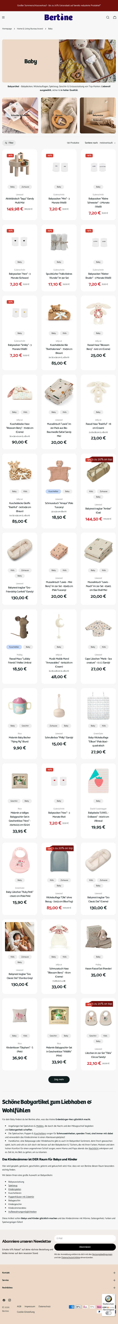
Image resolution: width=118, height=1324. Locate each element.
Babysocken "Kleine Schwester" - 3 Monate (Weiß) (98, 203)
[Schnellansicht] (30, 158)
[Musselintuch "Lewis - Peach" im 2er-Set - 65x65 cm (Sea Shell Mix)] (98, 550)
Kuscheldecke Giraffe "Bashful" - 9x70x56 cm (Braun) (19, 507)
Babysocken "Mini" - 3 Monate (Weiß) (59, 201)
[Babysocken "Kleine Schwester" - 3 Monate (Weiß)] (98, 166)
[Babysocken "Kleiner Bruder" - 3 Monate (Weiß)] (98, 242)
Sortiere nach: (91, 143)
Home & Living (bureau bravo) (30, 28)
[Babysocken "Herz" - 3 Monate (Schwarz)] (19, 242)
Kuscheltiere (40, 1133)
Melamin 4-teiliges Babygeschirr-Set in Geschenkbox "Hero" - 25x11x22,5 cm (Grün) (20, 819)
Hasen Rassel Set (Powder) (98, 969)
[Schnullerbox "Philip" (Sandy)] (59, 705)
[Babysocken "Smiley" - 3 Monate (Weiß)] (19, 313)
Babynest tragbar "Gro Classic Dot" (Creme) (98, 899)
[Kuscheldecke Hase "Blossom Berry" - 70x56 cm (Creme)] (19, 392)
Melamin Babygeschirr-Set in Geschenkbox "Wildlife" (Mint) (59, 1051)
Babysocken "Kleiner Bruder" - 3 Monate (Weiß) (98, 276)
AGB (19, 1306)
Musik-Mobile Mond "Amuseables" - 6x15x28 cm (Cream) (59, 663)
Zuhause (25, 187)
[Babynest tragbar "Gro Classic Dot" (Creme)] (98, 860)
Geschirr (25, 726)
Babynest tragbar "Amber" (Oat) (98, 511)
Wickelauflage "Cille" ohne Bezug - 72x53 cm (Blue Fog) (59, 899)
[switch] (108, 1313)
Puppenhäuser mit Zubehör (21, 1197)
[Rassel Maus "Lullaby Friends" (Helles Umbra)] (19, 626)
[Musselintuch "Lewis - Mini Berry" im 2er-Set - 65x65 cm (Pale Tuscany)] (59, 550)
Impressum (30, 1306)
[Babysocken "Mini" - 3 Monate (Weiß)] (59, 166)
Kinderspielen (14, 1189)
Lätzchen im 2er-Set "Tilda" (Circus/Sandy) (98, 1055)
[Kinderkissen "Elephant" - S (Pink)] (19, 1015)
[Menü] (113, 1295)
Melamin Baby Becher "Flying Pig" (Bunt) (19, 739)
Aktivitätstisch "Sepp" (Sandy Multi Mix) (20, 201)
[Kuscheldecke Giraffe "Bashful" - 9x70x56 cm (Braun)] (19, 471)
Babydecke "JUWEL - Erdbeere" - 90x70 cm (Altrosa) (98, 817)
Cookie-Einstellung (26, 1312)
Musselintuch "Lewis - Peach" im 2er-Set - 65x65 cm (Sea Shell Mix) (98, 586)
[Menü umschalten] (3, 17)
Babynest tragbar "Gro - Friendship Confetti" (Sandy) (19, 590)
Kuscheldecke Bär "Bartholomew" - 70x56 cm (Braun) (59, 349)
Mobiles (40, 1126)
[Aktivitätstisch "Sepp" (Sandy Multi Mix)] (19, 166)
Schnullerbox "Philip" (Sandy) (59, 737)
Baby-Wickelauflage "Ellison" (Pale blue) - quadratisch (98, 741)
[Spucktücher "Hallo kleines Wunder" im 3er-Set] (59, 242)
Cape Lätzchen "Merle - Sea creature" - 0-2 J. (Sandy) (98, 661)
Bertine (5, 1311)
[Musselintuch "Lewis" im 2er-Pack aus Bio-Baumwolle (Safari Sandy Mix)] (59, 392)
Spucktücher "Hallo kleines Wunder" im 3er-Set (59, 276)
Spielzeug (12, 1186)
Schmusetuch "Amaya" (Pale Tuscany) (59, 505)
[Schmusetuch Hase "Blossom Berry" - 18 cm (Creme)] (59, 936)
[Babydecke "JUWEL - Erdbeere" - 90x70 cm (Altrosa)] (98, 780)
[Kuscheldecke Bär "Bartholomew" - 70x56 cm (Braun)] (59, 313)
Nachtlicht (94, 1148)
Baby (12, 187)
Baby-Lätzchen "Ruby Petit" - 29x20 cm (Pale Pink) (19, 894)
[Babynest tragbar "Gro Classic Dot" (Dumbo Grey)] (19, 936)
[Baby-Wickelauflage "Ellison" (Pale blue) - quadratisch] (98, 705)
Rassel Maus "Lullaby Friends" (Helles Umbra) (19, 661)
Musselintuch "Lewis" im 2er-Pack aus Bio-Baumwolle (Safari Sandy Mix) (59, 430)
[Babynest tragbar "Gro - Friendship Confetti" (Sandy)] (19, 550)
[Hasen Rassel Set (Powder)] (98, 936)
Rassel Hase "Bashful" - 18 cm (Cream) (98, 426)
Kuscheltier (53, 491)
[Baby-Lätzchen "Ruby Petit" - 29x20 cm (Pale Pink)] (19, 860)
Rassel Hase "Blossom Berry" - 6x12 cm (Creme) (98, 347)
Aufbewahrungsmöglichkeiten (22, 1212)
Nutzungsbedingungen (102, 1254)
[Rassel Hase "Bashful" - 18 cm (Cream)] (98, 392)
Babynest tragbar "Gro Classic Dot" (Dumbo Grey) (20, 976)
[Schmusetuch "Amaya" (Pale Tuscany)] (59, 471)
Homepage (7, 28)
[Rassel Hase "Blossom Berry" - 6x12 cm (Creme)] (98, 313)
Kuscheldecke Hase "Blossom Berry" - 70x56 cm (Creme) (19, 428)
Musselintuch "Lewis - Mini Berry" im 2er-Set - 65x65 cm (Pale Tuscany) (59, 586)
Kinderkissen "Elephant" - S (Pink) (19, 1049)
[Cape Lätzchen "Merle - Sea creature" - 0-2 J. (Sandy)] (98, 626)
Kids (64, 333)
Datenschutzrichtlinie (70, 1257)
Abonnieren (85, 1247)
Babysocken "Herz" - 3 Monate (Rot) (59, 815)
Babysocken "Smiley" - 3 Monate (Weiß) (19, 347)
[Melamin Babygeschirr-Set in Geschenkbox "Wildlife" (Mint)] (59, 1015)
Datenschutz (45, 1306)
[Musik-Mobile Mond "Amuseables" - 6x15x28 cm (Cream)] (59, 626)
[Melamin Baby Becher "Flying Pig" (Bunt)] (19, 705)
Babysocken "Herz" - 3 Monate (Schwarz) (20, 276)
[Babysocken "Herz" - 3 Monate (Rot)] (59, 780)
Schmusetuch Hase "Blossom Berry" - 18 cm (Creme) (59, 973)
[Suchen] (108, 17)
